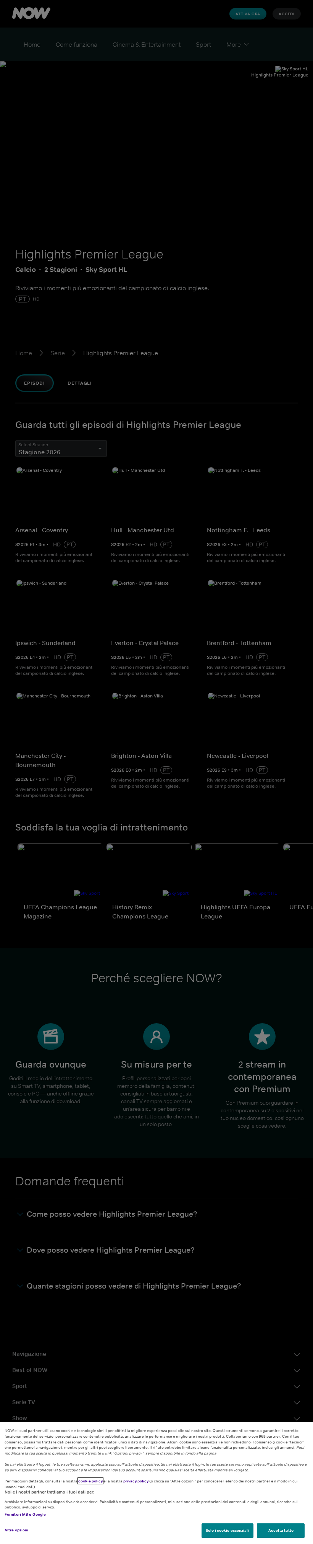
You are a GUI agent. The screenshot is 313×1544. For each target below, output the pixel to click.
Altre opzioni (16, 1530)
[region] (156, 1483)
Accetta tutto (281, 1530)
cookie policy (90, 1481)
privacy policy (136, 1481)
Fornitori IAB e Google (25, 1514)
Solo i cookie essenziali (227, 1530)
